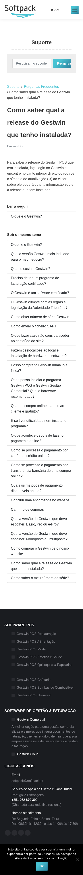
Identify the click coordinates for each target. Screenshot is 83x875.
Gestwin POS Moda (31, 649)
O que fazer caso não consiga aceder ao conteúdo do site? (40, 338)
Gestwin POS (16, 146)
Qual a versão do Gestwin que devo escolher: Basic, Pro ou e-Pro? (39, 521)
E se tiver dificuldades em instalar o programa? (38, 423)
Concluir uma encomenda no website (40, 500)
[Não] (77, 859)
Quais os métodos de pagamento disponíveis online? (37, 488)
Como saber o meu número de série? (40, 578)
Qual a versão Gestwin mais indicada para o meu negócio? (40, 256)
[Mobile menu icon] (75, 10)
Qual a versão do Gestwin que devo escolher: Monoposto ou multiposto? (39, 536)
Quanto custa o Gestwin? (30, 269)
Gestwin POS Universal (34, 695)
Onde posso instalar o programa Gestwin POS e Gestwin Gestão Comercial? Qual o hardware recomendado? (36, 388)
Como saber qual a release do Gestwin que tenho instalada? (41, 566)
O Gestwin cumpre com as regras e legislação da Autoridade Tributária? (39, 304)
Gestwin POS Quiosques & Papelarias (44, 665)
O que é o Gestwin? (26, 216)
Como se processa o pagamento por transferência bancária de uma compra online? (41, 470)
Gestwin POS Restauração (36, 634)
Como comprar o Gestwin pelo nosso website (40, 551)
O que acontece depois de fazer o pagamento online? (37, 438)
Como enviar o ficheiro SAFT (33, 326)
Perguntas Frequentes (41, 86)
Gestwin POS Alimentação (36, 641)
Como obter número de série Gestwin (40, 317)
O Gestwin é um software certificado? (40, 293)
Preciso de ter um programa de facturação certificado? (35, 280)
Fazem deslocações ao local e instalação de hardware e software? (39, 353)
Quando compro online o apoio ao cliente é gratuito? (37, 408)
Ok (42, 866)
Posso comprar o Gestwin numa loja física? (39, 368)
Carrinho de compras (27, 509)
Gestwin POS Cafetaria (33, 680)
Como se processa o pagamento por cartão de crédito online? (39, 453)
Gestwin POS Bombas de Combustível (45, 687)
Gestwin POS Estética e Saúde (39, 657)
